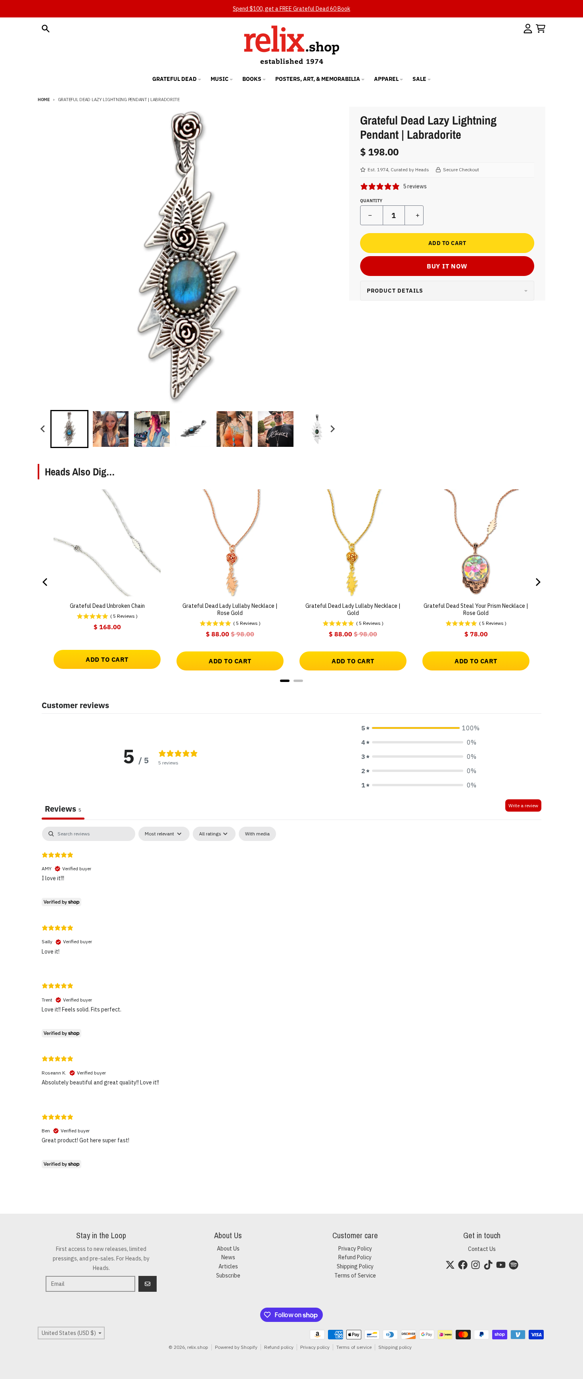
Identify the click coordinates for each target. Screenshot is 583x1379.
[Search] (45, 28)
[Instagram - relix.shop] (475, 1265)
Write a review (523, 805)
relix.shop (197, 1347)
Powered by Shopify (236, 1347)
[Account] (528, 28)
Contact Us (482, 1249)
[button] (418, 728)
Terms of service (354, 1347)
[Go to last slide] (43, 429)
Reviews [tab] (63, 808)
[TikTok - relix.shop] (488, 1265)
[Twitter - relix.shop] (450, 1265)
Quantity (371, 200)
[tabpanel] (291, 999)
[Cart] (540, 28)
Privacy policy (315, 1347)
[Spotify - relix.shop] (513, 1265)
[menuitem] (69, 429)
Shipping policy (395, 1347)
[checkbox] (257, 834)
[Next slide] (332, 429)
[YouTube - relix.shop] (501, 1265)
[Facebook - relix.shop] (463, 1265)
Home (44, 99)
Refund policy (278, 1347)
